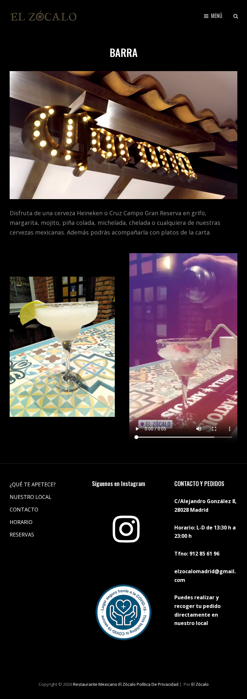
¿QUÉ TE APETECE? (33, 484)
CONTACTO (24, 509)
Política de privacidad (157, 684)
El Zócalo (200, 684)
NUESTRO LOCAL (30, 497)
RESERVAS (22, 534)
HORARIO (21, 522)
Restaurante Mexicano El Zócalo (104, 684)
